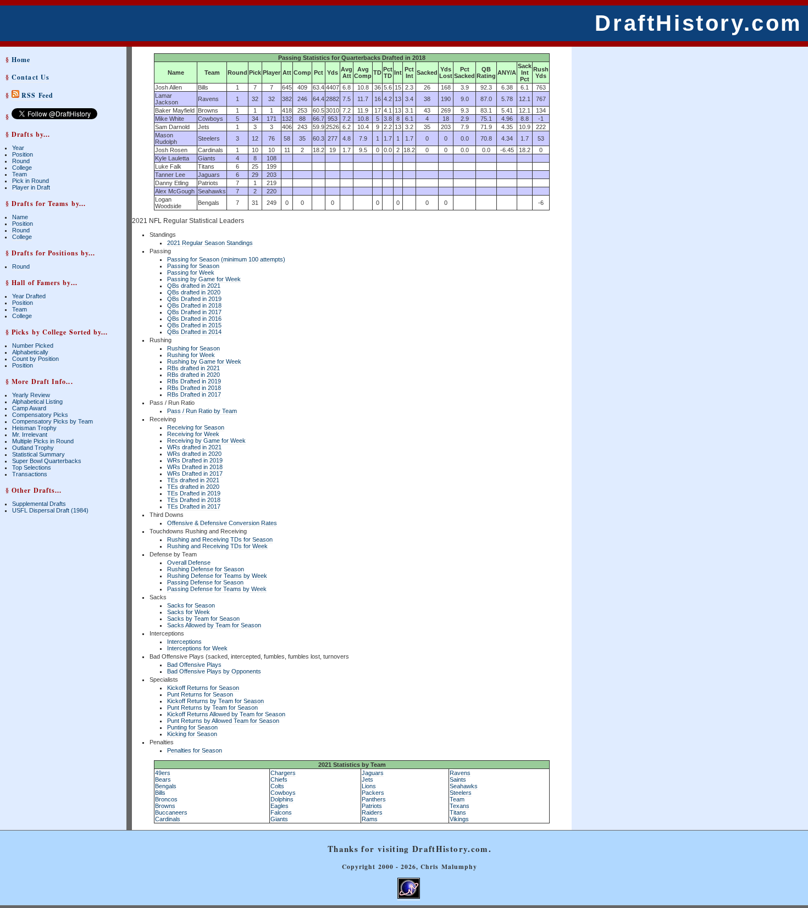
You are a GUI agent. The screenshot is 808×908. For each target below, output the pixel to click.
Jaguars (373, 773)
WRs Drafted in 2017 (195, 473)
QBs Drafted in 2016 (194, 318)
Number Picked (32, 345)
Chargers (283, 773)
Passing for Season (193, 266)
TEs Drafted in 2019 (193, 493)
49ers (162, 773)
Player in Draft (31, 187)
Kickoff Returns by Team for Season (215, 701)
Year (18, 147)
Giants (279, 819)
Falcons (281, 812)
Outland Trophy (33, 447)
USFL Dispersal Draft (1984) (50, 510)
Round (21, 161)
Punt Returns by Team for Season (212, 707)
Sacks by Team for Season (203, 618)
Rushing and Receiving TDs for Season (220, 539)
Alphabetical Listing (37, 401)
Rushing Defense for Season (205, 569)
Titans (458, 812)
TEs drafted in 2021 (193, 480)
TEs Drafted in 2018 (193, 500)
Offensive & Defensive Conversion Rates (222, 523)
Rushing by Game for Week (204, 361)
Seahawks (464, 786)
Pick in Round (30, 180)
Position (22, 154)
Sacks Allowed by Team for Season (214, 625)
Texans (459, 806)
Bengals (165, 786)
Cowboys (283, 792)
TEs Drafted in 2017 (193, 506)
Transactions (29, 474)
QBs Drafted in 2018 (194, 305)
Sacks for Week (188, 612)
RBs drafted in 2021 (193, 368)
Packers (373, 792)
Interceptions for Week (197, 648)
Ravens (460, 773)
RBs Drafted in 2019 (194, 381)
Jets (367, 779)
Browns (165, 806)
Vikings (459, 819)
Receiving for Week (193, 434)
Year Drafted (29, 296)
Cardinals (167, 819)
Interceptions (184, 641)
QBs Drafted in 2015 (194, 325)
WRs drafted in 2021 (194, 447)
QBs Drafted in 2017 (194, 312)
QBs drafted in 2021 (193, 285)
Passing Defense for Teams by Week (217, 589)
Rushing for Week (191, 355)
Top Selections (31, 467)
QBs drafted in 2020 (193, 292)
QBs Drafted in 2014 (194, 331)
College (22, 167)
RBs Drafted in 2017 (194, 394)
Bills (160, 792)
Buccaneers (171, 812)
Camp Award (29, 408)
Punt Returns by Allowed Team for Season (223, 720)
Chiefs (278, 779)
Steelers (461, 792)
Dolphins (282, 799)
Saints (458, 779)
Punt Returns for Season (200, 694)
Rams (370, 819)
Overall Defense (189, 562)
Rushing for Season (193, 348)
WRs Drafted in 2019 (195, 460)
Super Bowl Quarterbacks (46, 461)
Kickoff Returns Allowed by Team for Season (226, 714)
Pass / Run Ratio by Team (202, 411)
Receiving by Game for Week (206, 440)
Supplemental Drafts (39, 503)
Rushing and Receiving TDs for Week (217, 546)
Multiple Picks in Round (43, 441)
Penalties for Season (194, 750)
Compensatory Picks (40, 414)
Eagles (279, 806)
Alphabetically (30, 352)
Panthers (374, 799)
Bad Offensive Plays (194, 664)
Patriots (372, 806)
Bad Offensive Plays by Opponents (214, 671)
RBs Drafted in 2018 (194, 388)
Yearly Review (31, 395)
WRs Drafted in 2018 (195, 467)
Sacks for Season (191, 605)
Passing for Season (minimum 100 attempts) (226, 259)
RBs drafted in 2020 (193, 374)
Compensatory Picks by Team (52, 421)
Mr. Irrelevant (29, 434)
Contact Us (30, 77)
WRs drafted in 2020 (194, 453)
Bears (163, 779)
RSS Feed (36, 95)
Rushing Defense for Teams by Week (217, 575)
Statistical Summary (38, 454)
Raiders (372, 812)
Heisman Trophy (34, 428)
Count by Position (35, 358)
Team (19, 174)
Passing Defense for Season (205, 582)
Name (20, 217)
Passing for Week (190, 272)
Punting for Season (192, 727)
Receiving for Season (195, 427)
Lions (369, 786)
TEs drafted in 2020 (193, 486)
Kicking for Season (192, 734)
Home (21, 59)
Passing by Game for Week (204, 279)
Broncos (166, 799)
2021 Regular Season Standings (210, 242)
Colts (277, 786)
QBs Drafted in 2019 (194, 299)
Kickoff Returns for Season (203, 687)
